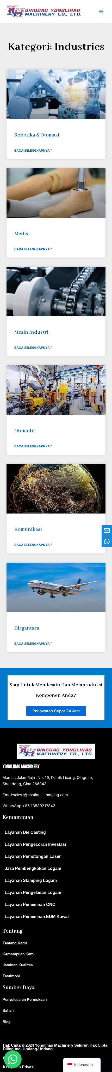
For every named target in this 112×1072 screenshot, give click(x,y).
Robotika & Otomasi (36, 135)
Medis (21, 233)
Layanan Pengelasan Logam (33, 892)
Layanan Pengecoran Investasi (35, 844)
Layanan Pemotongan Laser (33, 856)
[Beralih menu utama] (101, 11)
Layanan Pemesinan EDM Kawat (37, 916)
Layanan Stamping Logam (31, 880)
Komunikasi (28, 529)
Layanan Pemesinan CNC (30, 904)
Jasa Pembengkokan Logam (33, 868)
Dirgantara (26, 628)
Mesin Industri (31, 332)
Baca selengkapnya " (33, 150)
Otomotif (24, 430)
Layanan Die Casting (25, 832)
